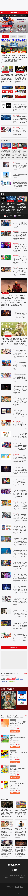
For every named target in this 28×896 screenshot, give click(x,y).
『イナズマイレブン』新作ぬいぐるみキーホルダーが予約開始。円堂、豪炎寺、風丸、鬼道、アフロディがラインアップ (20, 435)
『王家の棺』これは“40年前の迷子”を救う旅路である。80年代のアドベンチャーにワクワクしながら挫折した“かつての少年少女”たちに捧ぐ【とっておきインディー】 (20, 458)
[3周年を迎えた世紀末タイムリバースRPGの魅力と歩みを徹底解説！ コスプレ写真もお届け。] (14, 329)
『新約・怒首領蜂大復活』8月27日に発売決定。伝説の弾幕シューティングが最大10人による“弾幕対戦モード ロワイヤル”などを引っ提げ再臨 (20, 565)
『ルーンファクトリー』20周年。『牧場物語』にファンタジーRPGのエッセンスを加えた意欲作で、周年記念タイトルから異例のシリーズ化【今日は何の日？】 (7, 77)
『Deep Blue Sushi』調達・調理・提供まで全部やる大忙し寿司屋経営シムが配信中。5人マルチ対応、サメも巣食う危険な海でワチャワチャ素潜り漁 (20, 553)
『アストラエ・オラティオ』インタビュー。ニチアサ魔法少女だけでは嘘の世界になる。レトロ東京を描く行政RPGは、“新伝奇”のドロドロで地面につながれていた (5, 153)
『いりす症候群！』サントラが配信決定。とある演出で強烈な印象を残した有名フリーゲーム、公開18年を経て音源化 (20, 166)
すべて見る (25, 193)
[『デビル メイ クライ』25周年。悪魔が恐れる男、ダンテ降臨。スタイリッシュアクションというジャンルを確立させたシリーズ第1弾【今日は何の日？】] (14, 285)
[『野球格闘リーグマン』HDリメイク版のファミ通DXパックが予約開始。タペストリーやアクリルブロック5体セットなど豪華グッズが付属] (6, 527)
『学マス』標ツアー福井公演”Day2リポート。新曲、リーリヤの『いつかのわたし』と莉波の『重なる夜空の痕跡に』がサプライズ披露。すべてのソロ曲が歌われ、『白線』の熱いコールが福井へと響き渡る (20, 589)
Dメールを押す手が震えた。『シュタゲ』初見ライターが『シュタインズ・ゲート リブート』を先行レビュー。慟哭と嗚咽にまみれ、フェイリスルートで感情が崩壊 (16, 153)
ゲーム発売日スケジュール (9, 674)
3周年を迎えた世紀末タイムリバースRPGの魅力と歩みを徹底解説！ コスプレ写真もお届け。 (14, 341)
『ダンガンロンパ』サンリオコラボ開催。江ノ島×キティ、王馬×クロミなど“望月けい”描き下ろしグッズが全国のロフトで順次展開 (20, 601)
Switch (9, 15)
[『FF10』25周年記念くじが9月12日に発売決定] (6, 175)
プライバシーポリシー (15, 875)
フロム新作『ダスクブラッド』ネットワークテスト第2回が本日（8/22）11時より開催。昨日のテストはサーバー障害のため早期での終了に (20, 470)
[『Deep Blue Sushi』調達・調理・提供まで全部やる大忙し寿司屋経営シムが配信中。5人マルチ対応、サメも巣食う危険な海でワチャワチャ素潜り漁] (6, 551)
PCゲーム (16, 15)
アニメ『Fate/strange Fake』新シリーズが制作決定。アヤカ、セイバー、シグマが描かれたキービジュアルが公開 (20, 482)
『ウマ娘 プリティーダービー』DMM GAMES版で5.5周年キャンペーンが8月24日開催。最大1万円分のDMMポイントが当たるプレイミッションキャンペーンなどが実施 (20, 377)
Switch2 (5, 15)
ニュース (4, 26)
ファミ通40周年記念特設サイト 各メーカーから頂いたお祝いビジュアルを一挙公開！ (20, 424)
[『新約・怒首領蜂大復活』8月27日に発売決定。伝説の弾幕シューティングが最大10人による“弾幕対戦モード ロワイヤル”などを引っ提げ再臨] (6, 563)
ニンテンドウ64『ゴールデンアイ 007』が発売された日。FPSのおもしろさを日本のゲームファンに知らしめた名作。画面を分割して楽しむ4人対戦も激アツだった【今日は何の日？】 (20, 271)
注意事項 (6, 878)
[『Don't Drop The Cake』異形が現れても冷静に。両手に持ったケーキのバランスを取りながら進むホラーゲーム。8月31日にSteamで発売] (6, 387)
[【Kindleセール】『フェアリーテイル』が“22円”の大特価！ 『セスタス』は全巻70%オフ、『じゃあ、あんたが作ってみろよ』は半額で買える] (7, 824)
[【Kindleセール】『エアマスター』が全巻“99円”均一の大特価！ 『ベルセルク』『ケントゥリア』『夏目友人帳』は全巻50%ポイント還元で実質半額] (6, 233)
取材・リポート (16, 349)
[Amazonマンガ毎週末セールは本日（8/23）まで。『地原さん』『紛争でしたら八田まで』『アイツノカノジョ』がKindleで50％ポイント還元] (6, 129)
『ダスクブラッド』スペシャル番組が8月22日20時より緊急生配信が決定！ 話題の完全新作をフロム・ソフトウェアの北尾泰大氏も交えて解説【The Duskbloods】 (20, 625)
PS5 (12, 15)
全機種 (3, 678)
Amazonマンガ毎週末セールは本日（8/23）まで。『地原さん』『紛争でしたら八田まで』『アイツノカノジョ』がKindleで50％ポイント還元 (20, 131)
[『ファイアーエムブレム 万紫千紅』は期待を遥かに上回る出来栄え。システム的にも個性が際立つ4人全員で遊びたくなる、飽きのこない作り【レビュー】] (7, 843)
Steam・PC (4, 681)
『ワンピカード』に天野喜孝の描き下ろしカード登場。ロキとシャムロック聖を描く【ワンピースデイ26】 (20, 224)
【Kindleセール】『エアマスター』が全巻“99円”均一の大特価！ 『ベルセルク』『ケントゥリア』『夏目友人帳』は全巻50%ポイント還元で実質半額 (20, 235)
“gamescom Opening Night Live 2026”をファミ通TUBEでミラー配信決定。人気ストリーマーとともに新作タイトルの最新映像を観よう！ (21, 77)
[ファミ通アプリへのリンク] (10, 887)
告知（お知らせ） (19, 72)
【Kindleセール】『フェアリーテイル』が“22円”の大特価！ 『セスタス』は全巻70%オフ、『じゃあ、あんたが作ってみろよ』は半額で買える (6, 832)
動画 (2, 194)
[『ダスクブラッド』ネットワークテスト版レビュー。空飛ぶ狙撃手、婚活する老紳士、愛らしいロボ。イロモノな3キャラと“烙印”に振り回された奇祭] (21, 843)
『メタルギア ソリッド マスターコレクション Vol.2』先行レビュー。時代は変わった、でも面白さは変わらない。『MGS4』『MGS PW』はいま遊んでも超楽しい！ (7, 813)
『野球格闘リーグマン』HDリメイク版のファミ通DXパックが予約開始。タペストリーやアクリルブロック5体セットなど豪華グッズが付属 (20, 529)
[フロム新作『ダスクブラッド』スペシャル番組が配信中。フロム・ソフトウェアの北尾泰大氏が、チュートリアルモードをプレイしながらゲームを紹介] (14, 25)
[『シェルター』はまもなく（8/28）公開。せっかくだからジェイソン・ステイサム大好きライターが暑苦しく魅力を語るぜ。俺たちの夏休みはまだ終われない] (6, 245)
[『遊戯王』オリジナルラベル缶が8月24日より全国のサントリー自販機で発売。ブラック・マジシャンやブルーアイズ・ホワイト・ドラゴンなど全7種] (6, 411)
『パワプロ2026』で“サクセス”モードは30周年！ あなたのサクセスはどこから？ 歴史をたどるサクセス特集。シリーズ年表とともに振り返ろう (21, 813)
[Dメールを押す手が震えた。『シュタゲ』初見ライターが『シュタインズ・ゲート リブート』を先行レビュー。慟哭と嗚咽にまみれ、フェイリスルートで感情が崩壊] (17, 145)
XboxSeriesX (12, 681)
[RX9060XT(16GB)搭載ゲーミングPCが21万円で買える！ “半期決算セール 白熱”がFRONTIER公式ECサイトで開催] (6, 183)
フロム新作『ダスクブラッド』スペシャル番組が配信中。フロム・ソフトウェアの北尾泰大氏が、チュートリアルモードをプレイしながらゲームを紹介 (13, 29)
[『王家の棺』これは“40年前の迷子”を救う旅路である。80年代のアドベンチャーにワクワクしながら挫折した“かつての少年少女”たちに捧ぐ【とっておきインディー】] (6, 457)
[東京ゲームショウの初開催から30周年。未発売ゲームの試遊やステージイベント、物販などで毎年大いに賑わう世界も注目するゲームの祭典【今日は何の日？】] (6, 515)
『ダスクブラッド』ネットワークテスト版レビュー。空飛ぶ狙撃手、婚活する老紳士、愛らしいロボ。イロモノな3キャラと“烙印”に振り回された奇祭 (21, 851)
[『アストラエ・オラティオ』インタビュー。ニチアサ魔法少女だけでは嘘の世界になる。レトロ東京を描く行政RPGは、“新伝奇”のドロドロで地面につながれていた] (6, 145)
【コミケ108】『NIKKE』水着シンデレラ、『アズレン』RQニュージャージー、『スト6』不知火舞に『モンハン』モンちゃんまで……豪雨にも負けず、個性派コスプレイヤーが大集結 (20, 353)
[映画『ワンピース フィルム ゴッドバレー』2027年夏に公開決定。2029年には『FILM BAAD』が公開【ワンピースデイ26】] (6, 105)
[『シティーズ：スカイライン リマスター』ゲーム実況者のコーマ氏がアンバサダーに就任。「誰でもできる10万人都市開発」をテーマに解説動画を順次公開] (14, 46)
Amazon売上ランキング (9, 716)
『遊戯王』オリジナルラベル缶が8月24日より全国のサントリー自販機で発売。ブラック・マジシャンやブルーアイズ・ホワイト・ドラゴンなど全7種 (20, 413)
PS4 (21, 678)
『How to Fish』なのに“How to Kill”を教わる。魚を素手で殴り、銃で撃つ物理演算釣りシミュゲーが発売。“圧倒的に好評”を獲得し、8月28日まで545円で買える (20, 541)
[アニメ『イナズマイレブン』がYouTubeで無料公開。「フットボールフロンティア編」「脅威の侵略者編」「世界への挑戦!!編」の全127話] (6, 399)
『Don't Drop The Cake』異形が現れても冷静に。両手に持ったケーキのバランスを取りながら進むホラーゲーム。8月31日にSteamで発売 (20, 389)
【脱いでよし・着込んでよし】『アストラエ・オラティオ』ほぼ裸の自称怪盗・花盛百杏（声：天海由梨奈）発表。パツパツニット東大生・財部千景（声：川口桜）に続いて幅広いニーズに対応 (20, 613)
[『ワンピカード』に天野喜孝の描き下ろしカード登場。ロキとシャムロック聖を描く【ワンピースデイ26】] (6, 223)
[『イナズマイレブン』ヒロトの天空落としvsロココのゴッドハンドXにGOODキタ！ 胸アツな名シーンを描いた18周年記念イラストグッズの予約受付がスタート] (6, 445)
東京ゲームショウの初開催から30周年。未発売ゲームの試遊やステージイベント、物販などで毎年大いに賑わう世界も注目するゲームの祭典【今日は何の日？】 (20, 517)
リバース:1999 (8, 336)
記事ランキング (22, 36)
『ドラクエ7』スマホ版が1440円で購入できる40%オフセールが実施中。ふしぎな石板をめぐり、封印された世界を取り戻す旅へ (20, 365)
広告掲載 (22, 878)
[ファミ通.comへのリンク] (14, 12)
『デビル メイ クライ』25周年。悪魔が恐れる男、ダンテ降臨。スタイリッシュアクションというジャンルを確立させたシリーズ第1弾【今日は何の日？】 (14, 300)
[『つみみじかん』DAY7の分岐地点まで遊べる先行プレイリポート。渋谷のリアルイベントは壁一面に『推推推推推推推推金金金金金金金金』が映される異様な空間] (6, 575)
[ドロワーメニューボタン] (1, 12)
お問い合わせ (6, 875)
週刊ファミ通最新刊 (7, 689)
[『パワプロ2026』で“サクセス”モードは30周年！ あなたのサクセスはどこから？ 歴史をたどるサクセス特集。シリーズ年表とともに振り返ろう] (21, 804)
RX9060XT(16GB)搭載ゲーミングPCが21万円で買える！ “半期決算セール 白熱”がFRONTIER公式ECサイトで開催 (20, 184)
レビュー (14, 148)
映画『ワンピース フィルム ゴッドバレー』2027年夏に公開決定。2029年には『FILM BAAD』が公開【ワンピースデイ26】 (20, 107)
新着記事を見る (14, 647)
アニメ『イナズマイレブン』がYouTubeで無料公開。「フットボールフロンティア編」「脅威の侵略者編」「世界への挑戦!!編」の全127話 (20, 401)
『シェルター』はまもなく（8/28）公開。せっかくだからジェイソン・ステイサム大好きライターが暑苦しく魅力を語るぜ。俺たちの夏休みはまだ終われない (20, 247)
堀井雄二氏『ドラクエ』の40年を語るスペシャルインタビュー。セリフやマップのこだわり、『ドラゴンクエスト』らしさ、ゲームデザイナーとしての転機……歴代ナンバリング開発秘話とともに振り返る (20, 832)
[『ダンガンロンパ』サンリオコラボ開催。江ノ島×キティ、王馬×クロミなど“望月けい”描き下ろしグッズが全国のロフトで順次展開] (6, 599)
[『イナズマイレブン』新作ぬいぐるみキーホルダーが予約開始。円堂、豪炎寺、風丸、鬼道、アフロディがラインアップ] (6, 434)
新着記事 (13, 36)
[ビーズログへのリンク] (19, 887)
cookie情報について (14, 878)
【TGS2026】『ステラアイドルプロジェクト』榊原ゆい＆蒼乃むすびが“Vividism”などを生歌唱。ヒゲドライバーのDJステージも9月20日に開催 (20, 493)
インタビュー (4, 148)
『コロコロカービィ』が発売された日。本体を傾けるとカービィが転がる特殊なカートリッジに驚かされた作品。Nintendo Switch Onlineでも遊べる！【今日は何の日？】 (20, 259)
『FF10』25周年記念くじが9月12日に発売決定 (20, 175)
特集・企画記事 (5, 72)
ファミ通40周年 (18, 421)
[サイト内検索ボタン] (26, 12)
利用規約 (23, 875)
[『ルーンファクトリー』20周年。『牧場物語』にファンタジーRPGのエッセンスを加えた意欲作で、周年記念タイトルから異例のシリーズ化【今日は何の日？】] (7, 69)
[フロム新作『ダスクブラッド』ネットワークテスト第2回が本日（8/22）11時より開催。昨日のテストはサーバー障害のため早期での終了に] (6, 469)
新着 (2, 15)
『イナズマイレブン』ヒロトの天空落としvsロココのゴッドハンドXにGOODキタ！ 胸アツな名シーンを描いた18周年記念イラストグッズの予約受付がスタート (20, 446)
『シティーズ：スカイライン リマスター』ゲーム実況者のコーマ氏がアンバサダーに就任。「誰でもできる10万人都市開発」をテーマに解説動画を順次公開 (14, 58)
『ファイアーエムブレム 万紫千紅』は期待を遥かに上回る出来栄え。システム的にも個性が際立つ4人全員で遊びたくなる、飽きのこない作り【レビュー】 (7, 851)
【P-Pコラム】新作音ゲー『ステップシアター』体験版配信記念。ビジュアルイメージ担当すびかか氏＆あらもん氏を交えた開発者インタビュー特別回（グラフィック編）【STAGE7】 (20, 637)
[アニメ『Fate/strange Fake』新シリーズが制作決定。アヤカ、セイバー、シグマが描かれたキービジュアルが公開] (6, 481)
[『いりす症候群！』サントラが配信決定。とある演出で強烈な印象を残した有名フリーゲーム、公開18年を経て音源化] (6, 164)
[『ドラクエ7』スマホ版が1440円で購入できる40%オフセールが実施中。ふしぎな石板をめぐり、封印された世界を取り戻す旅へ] (6, 363)
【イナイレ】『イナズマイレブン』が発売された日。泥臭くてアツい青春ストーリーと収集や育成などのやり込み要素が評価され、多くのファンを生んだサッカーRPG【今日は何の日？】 (20, 505)
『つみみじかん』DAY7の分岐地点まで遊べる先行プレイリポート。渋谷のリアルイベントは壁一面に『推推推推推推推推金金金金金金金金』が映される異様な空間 (20, 577)
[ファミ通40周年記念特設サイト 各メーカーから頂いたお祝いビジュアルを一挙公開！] (6, 423)
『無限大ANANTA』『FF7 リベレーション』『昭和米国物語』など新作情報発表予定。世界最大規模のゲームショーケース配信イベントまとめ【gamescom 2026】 (20, 119)
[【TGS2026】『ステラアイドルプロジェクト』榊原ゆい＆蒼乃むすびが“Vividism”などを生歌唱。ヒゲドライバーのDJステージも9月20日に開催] (6, 491)
